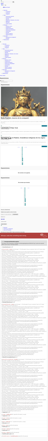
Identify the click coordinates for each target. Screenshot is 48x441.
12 (22, 160)
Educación (5, 35)
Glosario (7, 38)
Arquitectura (8, 27)
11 (22, 159)
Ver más (44, 125)
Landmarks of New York (9, 128)
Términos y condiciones (8, 228)
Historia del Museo (9, 28)
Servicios (8, 22)
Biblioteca (8, 21)
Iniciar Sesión (7, 7)
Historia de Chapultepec (10, 29)
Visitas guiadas (9, 23)
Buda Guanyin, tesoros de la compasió (15, 118)
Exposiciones (8, 17)
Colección (5, 10)
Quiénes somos (9, 26)
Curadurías (8, 11)
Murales (7, 32)
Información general (10, 16)
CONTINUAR (15, 214)
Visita (4, 15)
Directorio (5, 227)
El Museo (5, 24)
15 (22, 164)
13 (22, 161)
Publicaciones (6, 39)
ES (2, 5)
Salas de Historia (9, 33)
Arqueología (8, 31)
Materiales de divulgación (11, 37)
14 (22, 163)
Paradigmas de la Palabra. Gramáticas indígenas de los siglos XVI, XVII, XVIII (23, 138)
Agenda (7, 18)
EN (5, 5)
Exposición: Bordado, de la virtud (12, 20)
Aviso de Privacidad (7, 229)
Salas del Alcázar (9, 34)
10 (22, 158)
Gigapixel (8, 13)
